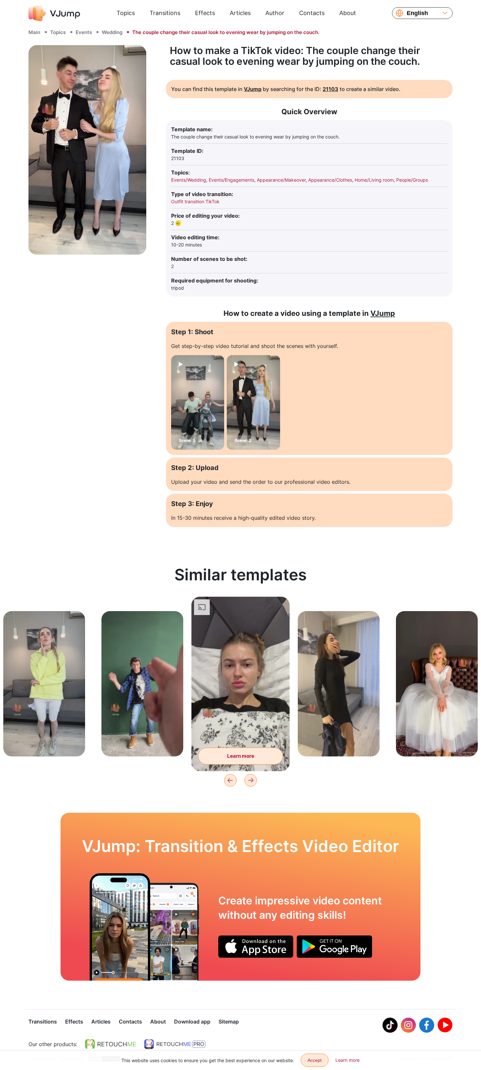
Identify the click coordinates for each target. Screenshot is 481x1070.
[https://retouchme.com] (110, 1044)
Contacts (312, 12)
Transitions (165, 12)
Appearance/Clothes (330, 180)
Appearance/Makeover (281, 180)
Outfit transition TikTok (195, 201)
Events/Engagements (231, 180)
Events (84, 32)
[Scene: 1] (197, 402)
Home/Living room (374, 180)
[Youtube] (445, 1025)
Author (274, 12)
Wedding (112, 32)
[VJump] (54, 13)
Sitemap (229, 1021)
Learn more (44, 741)
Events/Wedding (188, 180)
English (417, 13)
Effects (205, 12)
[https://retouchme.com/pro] (174, 1044)
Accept (315, 1060)
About (347, 12)
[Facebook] (426, 1025)
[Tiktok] (390, 1025)
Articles (240, 12)
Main (34, 32)
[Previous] (230, 780)
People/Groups (412, 180)
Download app (192, 1021)
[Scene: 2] (253, 402)
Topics (125, 12)
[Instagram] (408, 1025)
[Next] (250, 780)
